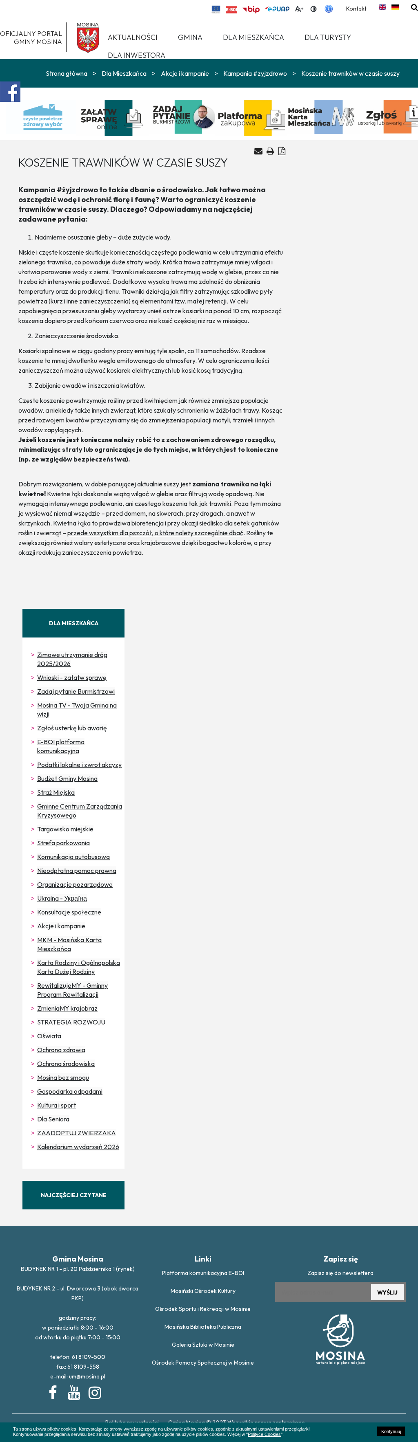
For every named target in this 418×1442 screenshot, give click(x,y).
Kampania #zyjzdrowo (255, 73)
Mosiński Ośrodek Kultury (203, 1291)
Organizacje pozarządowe (75, 884)
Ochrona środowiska (66, 1064)
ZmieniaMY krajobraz (67, 1008)
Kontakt (356, 8)
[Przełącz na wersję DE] (395, 7)
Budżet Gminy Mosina (67, 778)
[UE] (216, 9)
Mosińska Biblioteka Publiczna (203, 1326)
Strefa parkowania (63, 843)
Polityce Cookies (264, 1434)
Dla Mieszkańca (124, 73)
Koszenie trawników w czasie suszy (350, 73)
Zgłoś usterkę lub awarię (72, 728)
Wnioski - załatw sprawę (72, 677)
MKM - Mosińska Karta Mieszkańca (69, 944)
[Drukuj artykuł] (270, 151)
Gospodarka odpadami (69, 1091)
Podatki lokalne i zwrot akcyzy (79, 765)
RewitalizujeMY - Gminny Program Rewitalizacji (72, 989)
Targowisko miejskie (65, 829)
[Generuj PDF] (281, 151)
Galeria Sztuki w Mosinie (203, 1344)
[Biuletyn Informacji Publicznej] (251, 9)
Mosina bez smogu (63, 1077)
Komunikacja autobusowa (73, 857)
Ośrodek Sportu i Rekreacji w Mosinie (203, 1308)
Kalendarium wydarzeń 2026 (78, 1147)
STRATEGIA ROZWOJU (71, 1022)
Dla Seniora (53, 1119)
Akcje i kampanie (185, 73)
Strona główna (66, 73)
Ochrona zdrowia (61, 1050)
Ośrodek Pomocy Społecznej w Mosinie (203, 1362)
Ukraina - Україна (62, 898)
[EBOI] (231, 9)
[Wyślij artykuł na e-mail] (258, 151)
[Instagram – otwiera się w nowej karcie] (94, 1391)
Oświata (49, 1036)
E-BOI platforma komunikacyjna (60, 746)
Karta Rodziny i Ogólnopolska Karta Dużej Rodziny (78, 967)
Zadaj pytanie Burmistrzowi (76, 691)
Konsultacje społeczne (69, 912)
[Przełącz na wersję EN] (382, 7)
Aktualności (133, 37)
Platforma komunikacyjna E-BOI (203, 1273)
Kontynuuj (391, 1431)
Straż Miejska (56, 792)
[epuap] (277, 9)
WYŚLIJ (387, 1292)
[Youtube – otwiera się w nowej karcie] (73, 1391)
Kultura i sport (56, 1105)
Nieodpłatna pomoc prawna (76, 870)
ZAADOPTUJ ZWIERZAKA (76, 1133)
